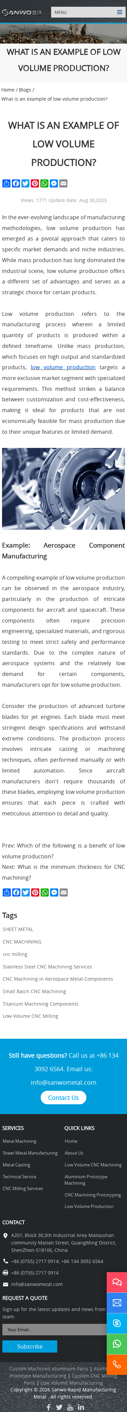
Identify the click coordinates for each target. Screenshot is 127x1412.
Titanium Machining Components (41, 1004)
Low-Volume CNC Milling (30, 1016)
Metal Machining (19, 1141)
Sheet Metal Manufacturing (30, 1153)
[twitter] (59, 1407)
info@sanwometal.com (64, 1082)
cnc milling (15, 954)
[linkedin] (81, 1407)
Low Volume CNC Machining (93, 1165)
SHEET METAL (18, 929)
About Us (74, 1153)
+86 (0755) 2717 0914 (35, 1261)
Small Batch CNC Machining (34, 991)
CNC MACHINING (22, 942)
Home (71, 1141)
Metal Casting (16, 1165)
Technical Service (19, 1177)
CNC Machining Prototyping (93, 1195)
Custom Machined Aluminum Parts (48, 1369)
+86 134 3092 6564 (82, 1261)
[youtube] (70, 1407)
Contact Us (63, 1097)
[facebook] (48, 1407)
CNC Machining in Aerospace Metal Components (58, 979)
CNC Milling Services (23, 1188)
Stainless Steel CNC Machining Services (47, 967)
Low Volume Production (89, 1206)
